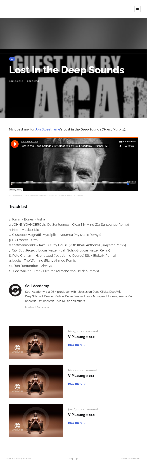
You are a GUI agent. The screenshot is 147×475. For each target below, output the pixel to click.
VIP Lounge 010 (81, 415)
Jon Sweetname (47, 129)
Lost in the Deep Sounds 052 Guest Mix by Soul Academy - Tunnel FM (53, 195)
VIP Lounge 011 (81, 376)
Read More (75, 344)
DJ (12, 59)
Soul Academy (37, 286)
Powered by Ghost (130, 458)
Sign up (73, 458)
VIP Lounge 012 (81, 337)
